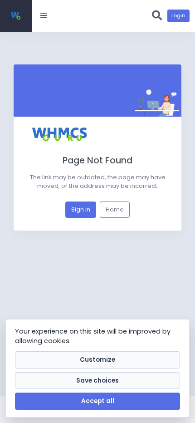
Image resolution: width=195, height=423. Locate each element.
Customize (97, 359)
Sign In (80, 209)
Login (178, 15)
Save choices (97, 380)
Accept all (97, 401)
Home (115, 209)
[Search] (156, 16)
